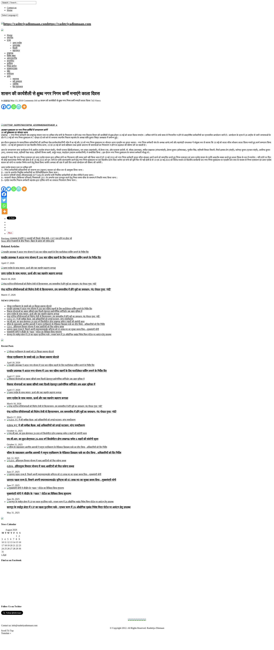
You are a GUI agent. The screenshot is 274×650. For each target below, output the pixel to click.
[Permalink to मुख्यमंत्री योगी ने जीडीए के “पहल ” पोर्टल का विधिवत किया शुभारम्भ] (35, 488)
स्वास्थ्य (16, 79)
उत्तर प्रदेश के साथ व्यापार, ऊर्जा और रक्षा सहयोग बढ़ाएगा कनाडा (31, 273)
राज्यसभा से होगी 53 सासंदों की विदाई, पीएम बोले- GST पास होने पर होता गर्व (36, 238)
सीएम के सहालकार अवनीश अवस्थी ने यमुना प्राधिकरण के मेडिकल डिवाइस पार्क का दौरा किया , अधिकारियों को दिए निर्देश (56, 324)
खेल (8, 71)
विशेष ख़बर (11, 55)
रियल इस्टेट (12, 66)
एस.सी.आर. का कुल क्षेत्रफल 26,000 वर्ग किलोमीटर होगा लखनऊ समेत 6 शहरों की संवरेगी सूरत (45, 321)
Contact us (11, 7)
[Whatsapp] (13, 106)
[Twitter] (8, 106)
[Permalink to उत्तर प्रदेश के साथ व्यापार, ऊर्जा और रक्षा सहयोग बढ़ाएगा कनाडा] (28, 268)
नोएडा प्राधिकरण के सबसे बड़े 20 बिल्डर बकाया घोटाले (29, 306)
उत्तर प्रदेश (17, 43)
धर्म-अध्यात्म (17, 81)
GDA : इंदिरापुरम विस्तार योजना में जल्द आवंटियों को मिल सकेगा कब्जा (35, 327)
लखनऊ (10, 53)
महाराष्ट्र (16, 50)
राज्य (9, 40)
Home (9, 10)
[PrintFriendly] (18, 106)
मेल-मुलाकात (18, 86)
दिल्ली (15, 48)
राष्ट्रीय (10, 37)
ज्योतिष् (15, 84)
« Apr (3, 555)
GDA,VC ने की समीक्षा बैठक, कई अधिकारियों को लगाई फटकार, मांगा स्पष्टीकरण (40, 319)
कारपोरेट (10, 61)
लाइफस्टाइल (12, 68)
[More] (24, 106)
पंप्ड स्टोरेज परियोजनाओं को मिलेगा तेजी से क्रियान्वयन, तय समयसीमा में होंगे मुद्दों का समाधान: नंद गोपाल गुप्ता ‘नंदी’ (56, 289)
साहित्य (10, 63)
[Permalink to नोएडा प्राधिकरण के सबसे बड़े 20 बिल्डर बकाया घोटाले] (30, 351)
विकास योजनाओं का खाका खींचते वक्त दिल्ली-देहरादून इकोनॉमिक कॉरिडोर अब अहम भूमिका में (44, 311)
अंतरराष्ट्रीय (12, 58)
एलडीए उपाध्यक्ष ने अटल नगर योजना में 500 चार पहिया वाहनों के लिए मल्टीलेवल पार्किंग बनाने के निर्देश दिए (51, 257)
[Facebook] (3, 106)
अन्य (8, 76)
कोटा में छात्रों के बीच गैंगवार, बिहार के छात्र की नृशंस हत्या (27, 241)
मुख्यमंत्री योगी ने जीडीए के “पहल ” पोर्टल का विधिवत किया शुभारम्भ (34, 332)
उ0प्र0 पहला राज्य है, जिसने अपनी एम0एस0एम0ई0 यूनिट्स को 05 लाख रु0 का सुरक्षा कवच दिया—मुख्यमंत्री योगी (53, 329)
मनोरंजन (10, 73)
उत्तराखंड (16, 45)
